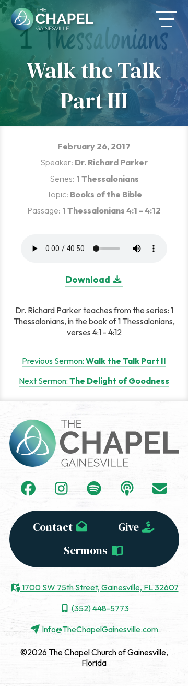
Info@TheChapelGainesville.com (99, 629)
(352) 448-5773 (99, 608)
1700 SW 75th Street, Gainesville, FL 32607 (99, 587)
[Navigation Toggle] (166, 19)
